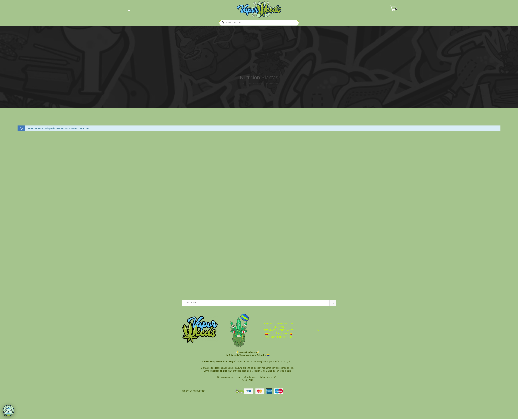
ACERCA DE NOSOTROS (279, 337)
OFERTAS (279, 327)
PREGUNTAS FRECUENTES (278, 323)
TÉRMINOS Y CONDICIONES (278, 330)
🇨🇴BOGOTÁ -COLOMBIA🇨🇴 (278, 334)
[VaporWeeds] (259, 16)
